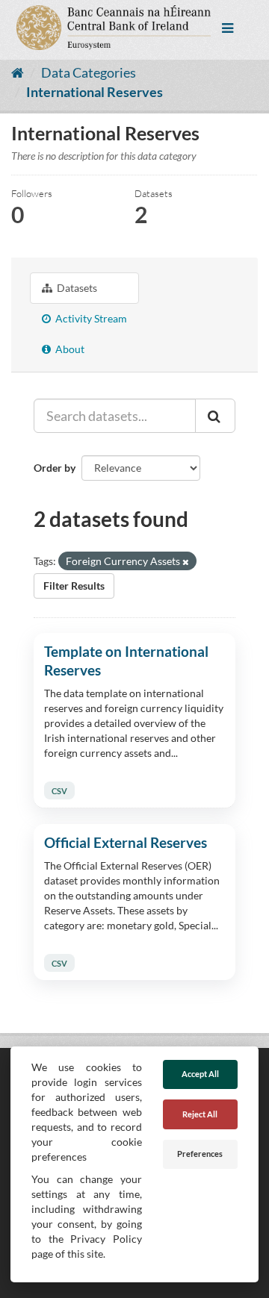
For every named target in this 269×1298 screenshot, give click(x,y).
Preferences (200, 1153)
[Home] (17, 72)
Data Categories (88, 72)
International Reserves (94, 92)
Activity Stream (90, 318)
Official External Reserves (125, 842)
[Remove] (185, 562)
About (68, 349)
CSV (59, 790)
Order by (54, 467)
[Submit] (215, 416)
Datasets (76, 287)
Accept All (200, 1074)
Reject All (199, 1114)
